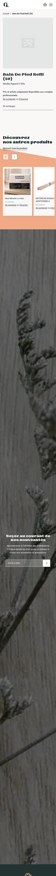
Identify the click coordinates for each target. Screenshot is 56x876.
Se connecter (9, 99)
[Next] (14, 157)
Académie (9, 202)
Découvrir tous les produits (15, 148)
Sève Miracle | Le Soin (14, 198)
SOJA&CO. (40, 205)
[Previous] (6, 157)
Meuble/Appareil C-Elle (14, 83)
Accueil (6, 13)
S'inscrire (23, 99)
